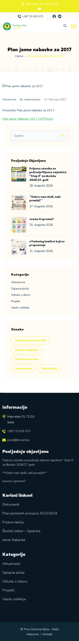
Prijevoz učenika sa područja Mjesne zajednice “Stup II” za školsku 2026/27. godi (38, 462)
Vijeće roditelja (20, 307)
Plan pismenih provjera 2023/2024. (30, 513)
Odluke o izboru (20, 295)
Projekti (15, 301)
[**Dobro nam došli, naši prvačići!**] (18, 202)
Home (19, 56)
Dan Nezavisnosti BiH (30, 340)
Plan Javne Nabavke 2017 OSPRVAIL (27, 119)
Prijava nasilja (13, 522)
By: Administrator (30, 99)
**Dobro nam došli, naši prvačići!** (24, 473)
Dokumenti (10, 504)
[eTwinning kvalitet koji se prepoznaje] (18, 247)
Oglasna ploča (20, 288)
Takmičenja (23, 368)
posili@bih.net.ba (18, 440)
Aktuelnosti (9, 99)
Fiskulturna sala (26, 359)
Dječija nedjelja (26, 350)
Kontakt (47, 634)
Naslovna (32, 634)
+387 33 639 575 (32, 16)
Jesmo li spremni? (41, 219)
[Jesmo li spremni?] (18, 225)
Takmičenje (49, 368)
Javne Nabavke (13, 540)
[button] (74, 26)
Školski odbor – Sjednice (21, 531)
